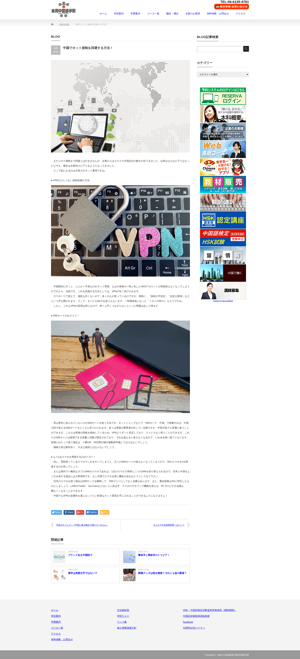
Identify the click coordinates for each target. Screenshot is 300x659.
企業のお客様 (192, 13)
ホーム (103, 13)
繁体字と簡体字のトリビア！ (154, 555)
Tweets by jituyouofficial (223, 301)
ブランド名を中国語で (80, 555)
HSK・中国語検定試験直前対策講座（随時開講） (209, 610)
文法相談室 (123, 610)
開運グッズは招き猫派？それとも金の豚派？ (162, 573)
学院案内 (119, 13)
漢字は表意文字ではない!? (82, 573)
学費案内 (135, 13)
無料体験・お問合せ (218, 13)
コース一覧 (153, 13)
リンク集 (122, 622)
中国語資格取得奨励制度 (196, 616)
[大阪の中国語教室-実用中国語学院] (64, 9)
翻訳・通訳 (172, 13)
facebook (188, 622)
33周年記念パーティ (194, 627)
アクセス (240, 13)
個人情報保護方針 (126, 627)
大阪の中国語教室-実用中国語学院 (233, 655)
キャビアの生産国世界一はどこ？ (169, 525)
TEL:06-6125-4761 (234, 2)
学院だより (123, 616)
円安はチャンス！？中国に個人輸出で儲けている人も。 (82, 525)
